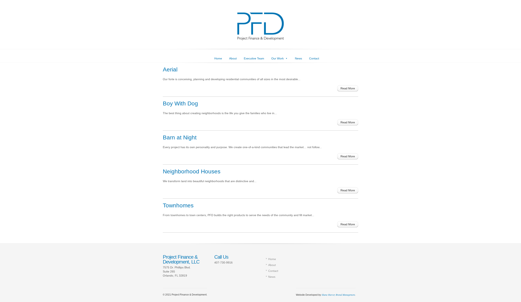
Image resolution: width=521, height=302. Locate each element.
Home (218, 58)
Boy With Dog (180, 103)
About (233, 58)
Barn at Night (180, 137)
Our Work (277, 58)
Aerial (170, 69)
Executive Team (254, 58)
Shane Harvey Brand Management (338, 294)
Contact (314, 58)
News (298, 58)
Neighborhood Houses (191, 171)
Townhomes (178, 205)
